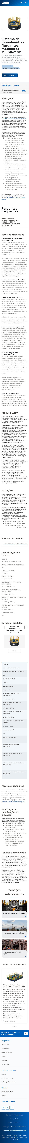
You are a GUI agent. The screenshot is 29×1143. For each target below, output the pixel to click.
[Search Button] (21, 3)
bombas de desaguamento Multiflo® (15, 119)
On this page (5, 83)
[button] (21, 2)
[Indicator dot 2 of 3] (14, 1026)
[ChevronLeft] (3, 627)
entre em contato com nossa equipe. (13, 198)
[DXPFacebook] (12, 1107)
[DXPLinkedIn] (3, 1107)
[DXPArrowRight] (26, 1033)
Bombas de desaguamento (11, 68)
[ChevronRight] (25, 627)
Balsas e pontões (7, 66)
